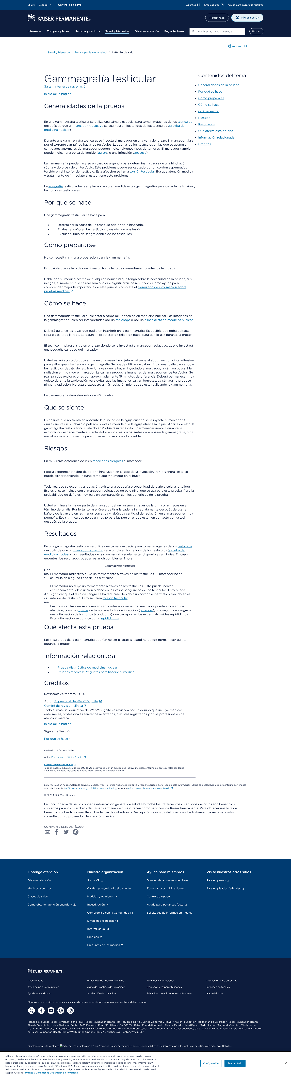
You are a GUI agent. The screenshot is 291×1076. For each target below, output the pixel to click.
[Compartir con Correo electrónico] (47, 832)
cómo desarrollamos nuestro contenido (149, 788)
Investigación (96, 904)
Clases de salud (38, 896)
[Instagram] (70, 1010)
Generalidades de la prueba (218, 85)
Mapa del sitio (214, 993)
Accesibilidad (35, 980)
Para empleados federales (223, 888)
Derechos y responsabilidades (164, 987)
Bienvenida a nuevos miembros (167, 880)
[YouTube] (50, 1010)
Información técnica (218, 987)
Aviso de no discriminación (43, 987)
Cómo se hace (208, 104)
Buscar (256, 31)
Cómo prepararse (211, 98)
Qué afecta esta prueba (215, 131)
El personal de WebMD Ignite (67, 757)
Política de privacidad (102, 788)
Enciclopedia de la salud (90, 52)
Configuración (211, 1063)
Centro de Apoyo (158, 896)
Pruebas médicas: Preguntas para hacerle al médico (96, 672)
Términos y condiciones (160, 980)
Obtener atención (147, 31)
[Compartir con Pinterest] (75, 832)
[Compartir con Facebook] (57, 832)
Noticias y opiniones (100, 896)
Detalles (227, 1046)
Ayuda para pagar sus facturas (245, 5)
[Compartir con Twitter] (66, 832)
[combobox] (217, 31)
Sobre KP (93, 880)
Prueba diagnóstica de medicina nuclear (87, 667)
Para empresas (216, 880)
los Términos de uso (74, 788)
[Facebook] (40, 1010)
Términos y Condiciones (36, 1072)
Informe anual (96, 928)
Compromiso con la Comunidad (108, 912)
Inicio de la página (57, 724)
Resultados (206, 124)
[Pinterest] (60, 1010)
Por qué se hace (56, 738)
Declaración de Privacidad (64, 1072)
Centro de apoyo (70, 4)
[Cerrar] (285, 1063)
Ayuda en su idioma (39, 993)
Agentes (191, 5)
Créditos (204, 144)
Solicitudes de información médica (169, 912)
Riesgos (204, 117)
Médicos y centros (87, 31)
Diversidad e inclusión (101, 920)
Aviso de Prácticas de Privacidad (106, 987)
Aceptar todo (235, 1063)
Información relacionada (216, 137)
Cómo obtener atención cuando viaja (52, 904)
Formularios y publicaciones (165, 888)
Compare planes (58, 31)
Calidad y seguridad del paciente (109, 888)
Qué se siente (208, 111)
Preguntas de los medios (103, 945)
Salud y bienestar (117, 31)
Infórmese (34, 31)
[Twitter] (31, 1010)
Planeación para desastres (221, 980)
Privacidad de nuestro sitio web (105, 980)
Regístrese (217, 17)
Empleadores (211, 5)
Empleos (93, 936)
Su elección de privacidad (102, 993)
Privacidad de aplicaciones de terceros (169, 993)
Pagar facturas (174, 31)
